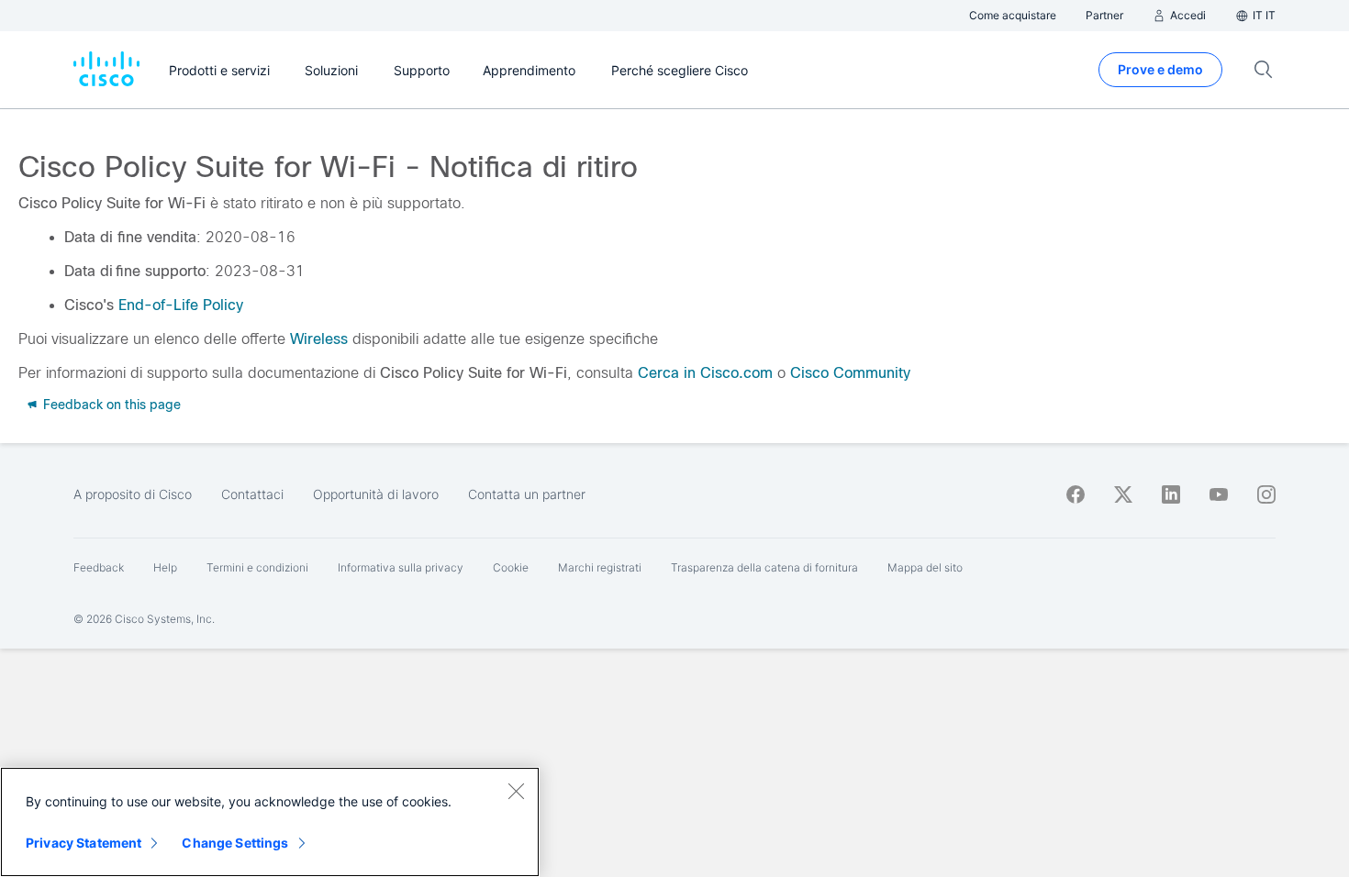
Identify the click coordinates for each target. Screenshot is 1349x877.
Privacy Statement (83, 842)
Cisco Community (850, 373)
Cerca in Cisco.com (705, 373)
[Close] (516, 791)
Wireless (319, 339)
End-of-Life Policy (180, 305)
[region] (270, 822)
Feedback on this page (110, 404)
